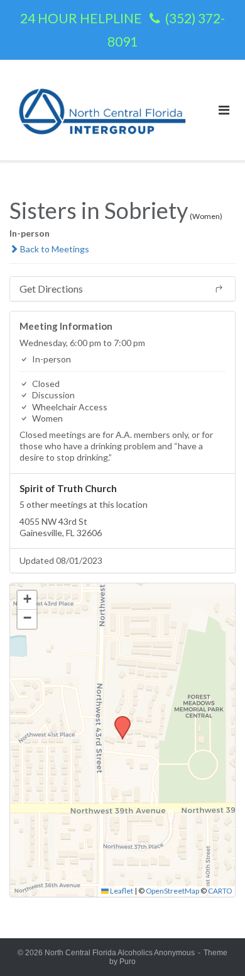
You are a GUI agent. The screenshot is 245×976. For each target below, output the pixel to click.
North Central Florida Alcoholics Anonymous (120, 952)
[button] (118, 720)
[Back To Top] (214, 945)
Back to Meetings (53, 249)
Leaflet (121, 890)
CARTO (220, 890)
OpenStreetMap (172, 890)
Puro (127, 961)
